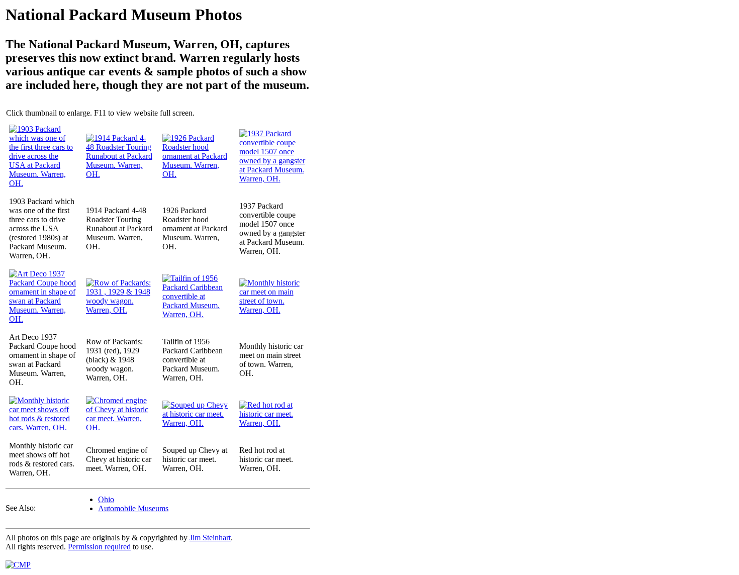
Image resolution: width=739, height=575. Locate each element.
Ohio (106, 499)
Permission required (99, 546)
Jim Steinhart (210, 537)
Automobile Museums (133, 508)
